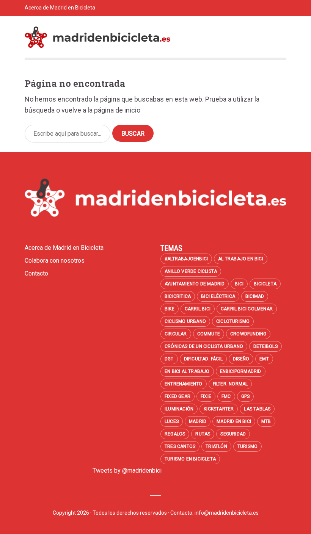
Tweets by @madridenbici (127, 470)
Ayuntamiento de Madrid (195, 284)
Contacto (96, 23)
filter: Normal (230, 384)
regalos (175, 434)
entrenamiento (184, 384)
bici (239, 284)
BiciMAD (254, 296)
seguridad (233, 434)
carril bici (197, 309)
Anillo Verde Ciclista (191, 271)
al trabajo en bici (240, 259)
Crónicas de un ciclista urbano (204, 346)
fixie (206, 396)
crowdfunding (248, 334)
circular (176, 334)
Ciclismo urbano (185, 321)
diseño (241, 359)
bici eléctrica (218, 296)
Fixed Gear (177, 396)
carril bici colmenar (247, 309)
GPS (245, 396)
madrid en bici (234, 421)
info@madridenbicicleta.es (227, 513)
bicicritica (178, 296)
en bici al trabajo (187, 371)
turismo (247, 446)
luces (172, 421)
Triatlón (216, 446)
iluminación (179, 409)
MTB (266, 421)
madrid (197, 421)
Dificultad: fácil (203, 359)
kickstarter (219, 409)
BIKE (169, 309)
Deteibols (265, 346)
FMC (226, 396)
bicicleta (265, 284)
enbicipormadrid (240, 371)
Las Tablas (257, 409)
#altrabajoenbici (186, 259)
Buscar (133, 133)
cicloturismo (233, 321)
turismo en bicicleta (190, 459)
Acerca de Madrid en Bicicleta (60, 8)
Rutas (202, 434)
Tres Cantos (180, 446)
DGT (169, 359)
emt (264, 359)
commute (208, 334)
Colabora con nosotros (52, 23)
